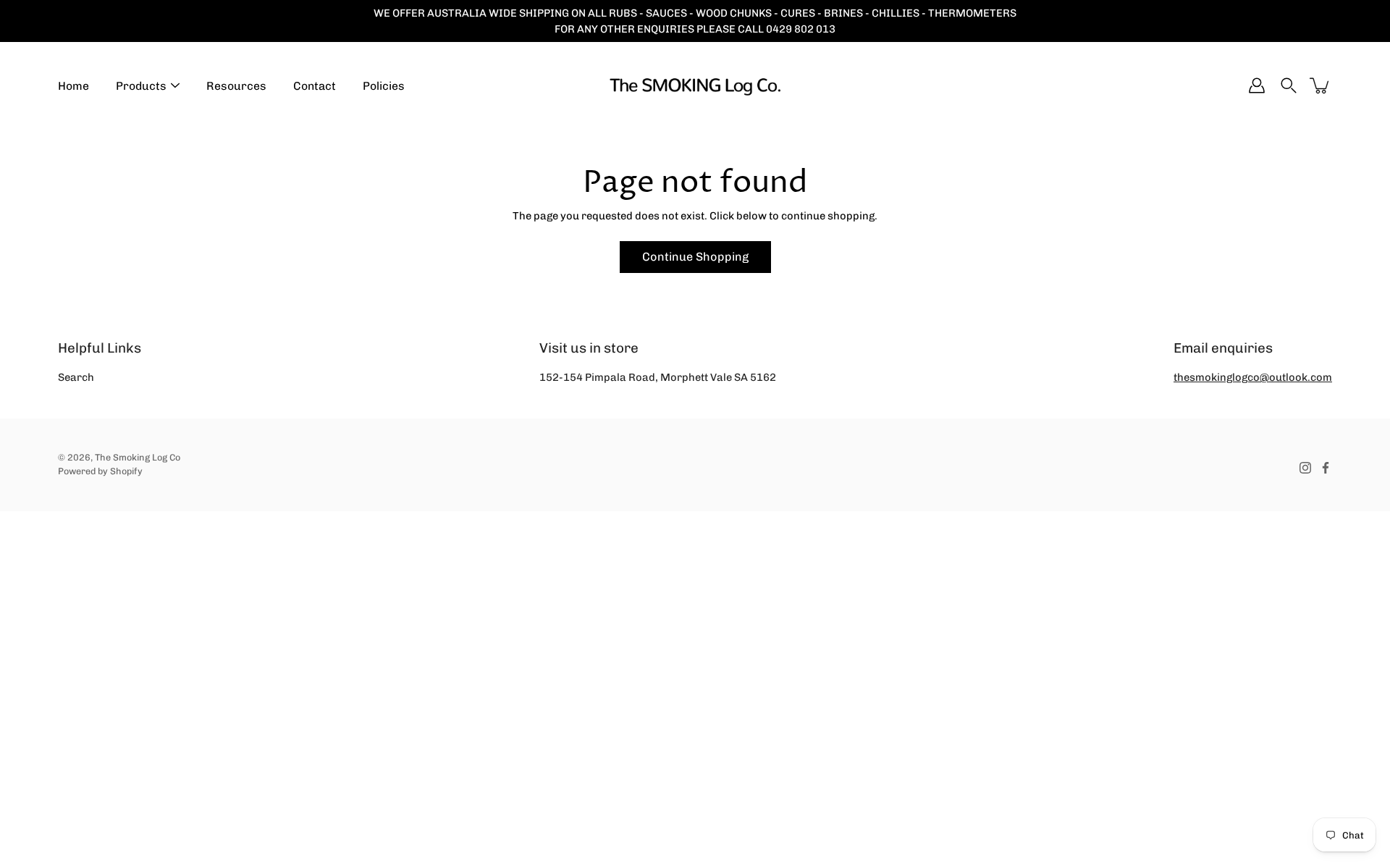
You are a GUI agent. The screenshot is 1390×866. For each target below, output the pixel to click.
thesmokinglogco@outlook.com (1253, 377)
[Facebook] (1325, 468)
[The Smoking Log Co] (695, 85)
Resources (236, 86)
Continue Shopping (695, 257)
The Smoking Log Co (137, 457)
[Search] (1288, 85)
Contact (314, 86)
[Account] (1256, 85)
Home (73, 86)
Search (76, 377)
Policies (384, 86)
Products (141, 86)
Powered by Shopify (100, 471)
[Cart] (1320, 85)
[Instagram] (1305, 468)
